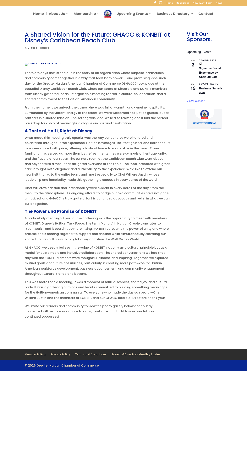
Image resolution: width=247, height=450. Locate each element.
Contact (205, 14)
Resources (182, 3)
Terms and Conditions (91, 354)
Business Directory (173, 14)
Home (169, 3)
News (219, 3)
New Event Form (202, 3)
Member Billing (35, 354)
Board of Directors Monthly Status (136, 354)
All (26, 48)
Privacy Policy (60, 354)
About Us (57, 14)
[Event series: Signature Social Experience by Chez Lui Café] (201, 63)
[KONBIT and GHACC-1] (43, 66)
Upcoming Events (132, 14)
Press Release (39, 48)
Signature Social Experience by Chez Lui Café (210, 72)
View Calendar (196, 101)
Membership (85, 14)
